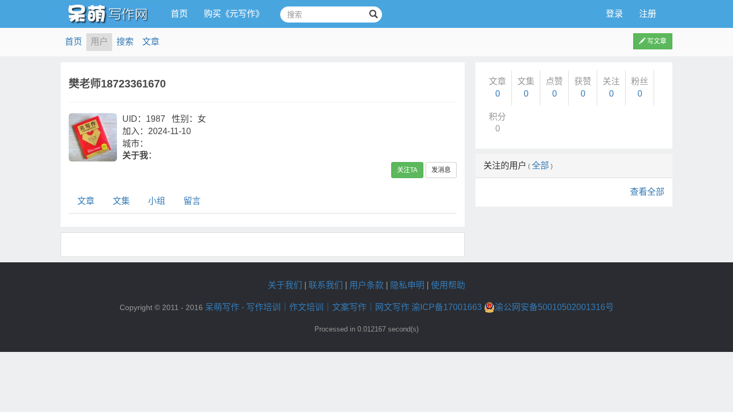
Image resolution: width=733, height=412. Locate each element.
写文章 (656, 41)
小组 (156, 200)
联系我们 (326, 285)
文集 (121, 200)
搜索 (125, 41)
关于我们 (285, 285)
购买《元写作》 (234, 13)
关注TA (407, 170)
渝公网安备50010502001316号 (554, 307)
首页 (179, 13)
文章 (150, 41)
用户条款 (366, 285)
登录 (614, 13)
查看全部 (647, 191)
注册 (647, 13)
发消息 (441, 170)
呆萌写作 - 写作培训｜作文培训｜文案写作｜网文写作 (307, 307)
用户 (99, 41)
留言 (192, 200)
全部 (540, 165)
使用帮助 (448, 285)
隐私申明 (407, 285)
